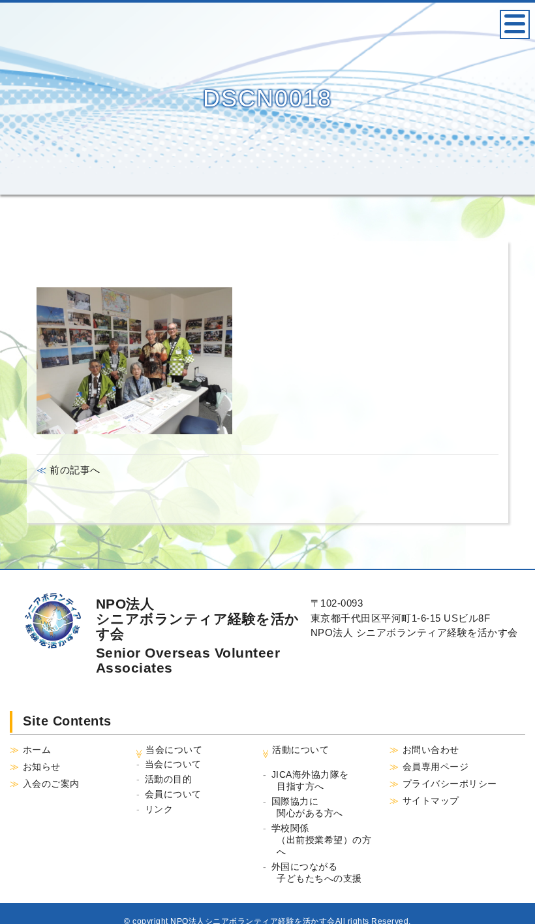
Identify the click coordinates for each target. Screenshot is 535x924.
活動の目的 (168, 779)
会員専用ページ (436, 766)
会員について (173, 794)
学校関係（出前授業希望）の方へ (321, 840)
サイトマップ (431, 800)
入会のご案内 (51, 783)
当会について (173, 764)
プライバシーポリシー (450, 783)
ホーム (37, 749)
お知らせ (42, 766)
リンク (159, 809)
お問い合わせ (431, 749)
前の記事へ (73, 469)
